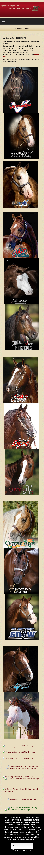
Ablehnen (28, 846)
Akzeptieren (16, 846)
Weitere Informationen (21, 850)
